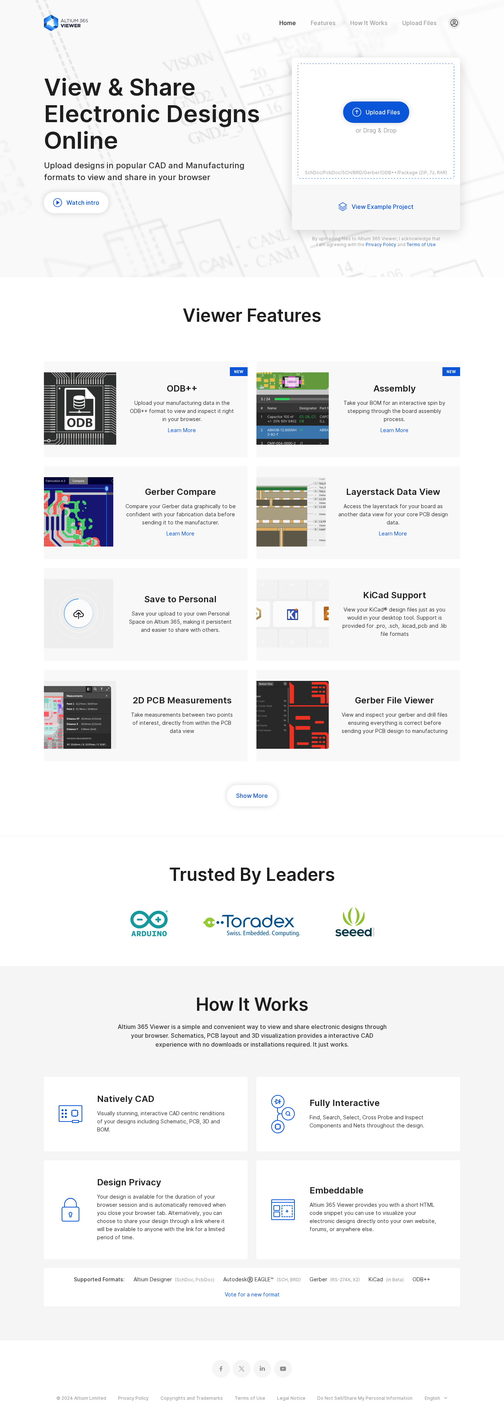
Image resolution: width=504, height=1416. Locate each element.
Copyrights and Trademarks (191, 1398)
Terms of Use (250, 1398)
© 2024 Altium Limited (81, 1398)
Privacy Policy (133, 1398)
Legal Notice (291, 1398)
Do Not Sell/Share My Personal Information (364, 1398)
